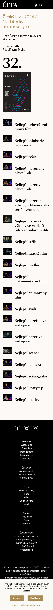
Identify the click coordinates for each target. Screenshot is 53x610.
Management (26, 451)
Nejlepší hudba (27, 265)
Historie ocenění (27, 474)
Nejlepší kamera (28, 364)
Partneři (26, 523)
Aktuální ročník (26, 471)
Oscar (26, 520)
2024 (29, 16)
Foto (26, 494)
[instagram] (26, 428)
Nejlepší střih (25, 242)
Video (26, 497)
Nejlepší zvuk (25, 309)
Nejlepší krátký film (31, 253)
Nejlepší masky (27, 399)
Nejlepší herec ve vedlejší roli (28, 339)
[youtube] (35, 428)
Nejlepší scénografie (31, 376)
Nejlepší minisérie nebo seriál (29, 143)
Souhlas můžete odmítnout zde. (26, 605)
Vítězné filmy (26, 478)
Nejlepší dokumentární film (30, 279)
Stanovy (27, 458)
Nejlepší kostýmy (29, 388)
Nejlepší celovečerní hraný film (31, 126)
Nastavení (17, 598)
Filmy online (27, 516)
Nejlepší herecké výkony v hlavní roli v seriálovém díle (32, 205)
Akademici (26, 445)
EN (40, 5)
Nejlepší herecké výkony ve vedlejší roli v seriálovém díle (32, 225)
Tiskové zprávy (26, 490)
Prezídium (26, 448)
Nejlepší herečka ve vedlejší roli (30, 322)
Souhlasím (35, 598)
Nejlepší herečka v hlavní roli (29, 170)
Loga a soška (26, 500)
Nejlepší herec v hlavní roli (27, 186)
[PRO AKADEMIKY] (35, 5)
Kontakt (26, 504)
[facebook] (17, 428)
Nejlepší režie (26, 157)
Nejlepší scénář (27, 353)
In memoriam (26, 455)
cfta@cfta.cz (26, 549)
